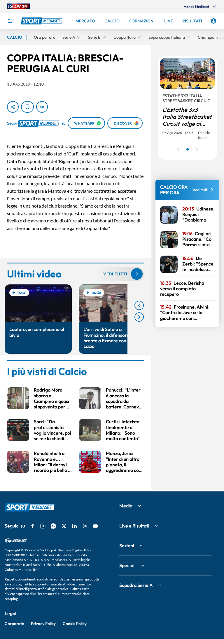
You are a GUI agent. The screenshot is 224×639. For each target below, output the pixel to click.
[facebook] (32, 526)
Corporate (14, 623)
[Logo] (42, 20)
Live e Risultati (134, 526)
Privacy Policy (43, 623)
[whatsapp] (53, 526)
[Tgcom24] (18, 6)
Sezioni (126, 545)
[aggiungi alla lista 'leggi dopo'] (27, 107)
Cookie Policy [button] (75, 623)
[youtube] (95, 526)
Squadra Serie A (136, 585)
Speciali (127, 565)
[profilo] (213, 20)
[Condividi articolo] (13, 107)
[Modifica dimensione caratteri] (42, 107)
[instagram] (43, 526)
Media (125, 506)
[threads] (85, 526)
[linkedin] (74, 526)
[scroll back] (139, 305)
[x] (64, 526)
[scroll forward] (139, 317)
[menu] (10, 20)
